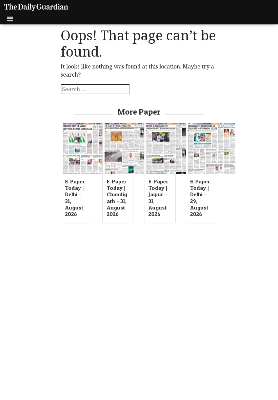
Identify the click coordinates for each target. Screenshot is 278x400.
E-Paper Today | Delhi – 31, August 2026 (75, 197)
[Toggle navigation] (10, 19)
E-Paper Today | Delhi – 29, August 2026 (200, 197)
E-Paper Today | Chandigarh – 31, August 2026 (117, 197)
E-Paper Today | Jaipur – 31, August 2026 (158, 197)
